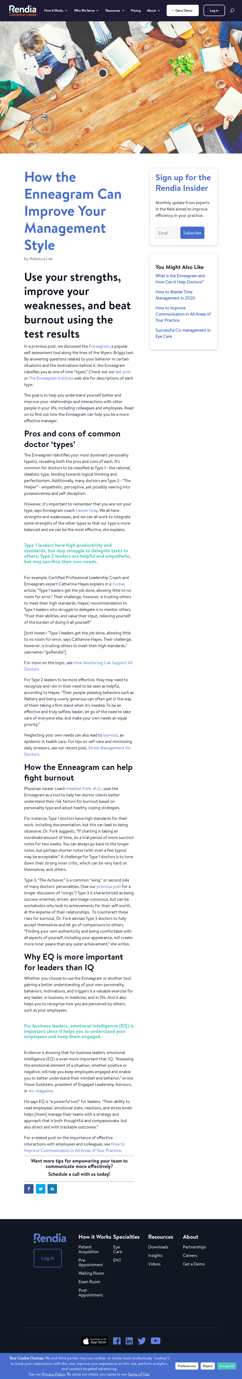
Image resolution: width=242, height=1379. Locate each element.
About (151, 11)
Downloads (158, 1247)
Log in (214, 10)
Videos (154, 1264)
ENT (117, 1260)
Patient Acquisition (88, 1250)
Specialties (126, 1237)
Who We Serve (84, 11)
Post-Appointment (90, 1293)
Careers (190, 1255)
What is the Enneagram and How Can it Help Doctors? (180, 279)
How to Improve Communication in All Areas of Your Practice (183, 314)
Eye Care (117, 1250)
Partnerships (194, 1247)
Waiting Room (91, 1273)
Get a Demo (183, 10)
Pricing (136, 11)
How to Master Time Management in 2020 (175, 295)
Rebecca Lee (41, 259)
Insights (155, 1255)
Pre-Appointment (90, 1263)
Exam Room (89, 1282)
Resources (112, 11)
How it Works (53, 11)
